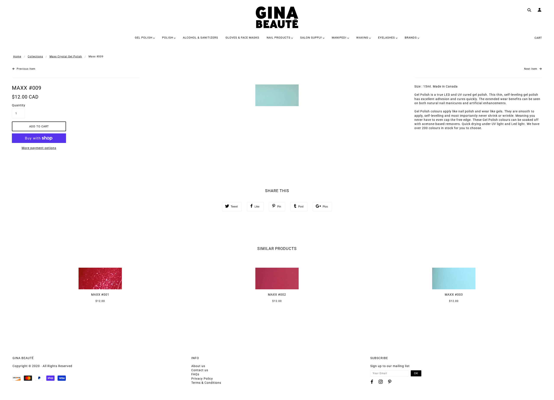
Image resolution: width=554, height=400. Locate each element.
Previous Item (25, 68)
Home (17, 56)
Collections (35, 56)
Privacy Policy (202, 378)
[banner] (277, 17)
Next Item (531, 68)
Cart (538, 37)
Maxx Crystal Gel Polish (66, 56)
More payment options (39, 148)
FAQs (195, 374)
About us (198, 366)
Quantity (18, 105)
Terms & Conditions (206, 382)
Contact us (199, 370)
